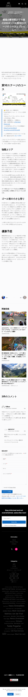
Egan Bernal (5, 606)
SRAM (22, 623)
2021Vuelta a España (21, 589)
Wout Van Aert (20, 634)
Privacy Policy (12, 487)
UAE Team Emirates (17, 631)
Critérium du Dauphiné (21, 601)
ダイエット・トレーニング (14, 570)
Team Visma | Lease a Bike (10, 628)
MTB (14, 564)
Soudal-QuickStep (8, 623)
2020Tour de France (18, 587)
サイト (4, 468)
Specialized (17, 623)
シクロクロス (14, 568)
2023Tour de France (10, 593)
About (14, 540)
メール (5, 463)
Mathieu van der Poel (14, 614)
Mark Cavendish (18, 611)
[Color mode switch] (19, 3)
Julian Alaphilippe (18, 608)
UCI (4, 634)
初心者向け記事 (14, 576)
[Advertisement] (14, 56)
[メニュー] (25, 3)
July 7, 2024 (17, 135)
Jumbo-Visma (7, 611)
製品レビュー (14, 580)
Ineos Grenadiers (16, 606)
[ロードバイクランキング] (14, 680)
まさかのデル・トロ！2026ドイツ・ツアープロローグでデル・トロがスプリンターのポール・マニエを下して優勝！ (14, 329)
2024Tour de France (10, 595)
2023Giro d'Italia (22, 591)
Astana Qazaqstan (20, 599)
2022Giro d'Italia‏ (5, 591)
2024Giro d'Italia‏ (19, 593)
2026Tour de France (9, 599)
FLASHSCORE (20, 675)
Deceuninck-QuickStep (9, 603)
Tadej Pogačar (14, 626)
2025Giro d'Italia (18, 595)
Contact (14, 544)
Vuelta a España (10, 634)
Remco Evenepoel (17, 618)
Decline (17, 694)
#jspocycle (7, 124)
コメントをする (7, 473)
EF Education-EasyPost (20, 603)
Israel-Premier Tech (10, 608)
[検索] (22, 3)
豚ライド (14, 582)
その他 (14, 566)
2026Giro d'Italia (19, 597)
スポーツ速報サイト (9, 675)
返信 (25, 408)
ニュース (11, 13)
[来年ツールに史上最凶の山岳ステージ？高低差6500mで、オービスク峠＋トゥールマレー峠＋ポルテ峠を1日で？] (14, 371)
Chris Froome (13, 601)
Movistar (13, 616)
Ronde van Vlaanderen (10, 621)
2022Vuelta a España (14, 591)
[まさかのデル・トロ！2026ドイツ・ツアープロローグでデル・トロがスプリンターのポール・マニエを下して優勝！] (14, 318)
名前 (4, 459)
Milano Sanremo (6, 616)
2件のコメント (17, 13)
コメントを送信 (7, 491)
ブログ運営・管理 (14, 574)
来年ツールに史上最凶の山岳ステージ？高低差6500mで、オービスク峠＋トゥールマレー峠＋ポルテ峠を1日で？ (14, 381)
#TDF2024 (18, 122)
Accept (10, 694)
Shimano (19, 621)
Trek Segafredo (7, 631)
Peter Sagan (6, 618)
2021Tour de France (8, 589)
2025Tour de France (10, 597)
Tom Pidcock (20, 628)
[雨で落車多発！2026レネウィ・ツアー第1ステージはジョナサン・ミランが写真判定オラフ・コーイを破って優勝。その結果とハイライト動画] (14, 344)
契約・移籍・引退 (14, 578)
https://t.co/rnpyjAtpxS (10, 128)
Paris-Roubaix (20, 616)
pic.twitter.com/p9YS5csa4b (12, 130)
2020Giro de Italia (8, 587)
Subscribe (14, 522)
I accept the (10, 487)
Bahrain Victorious (5, 601)
